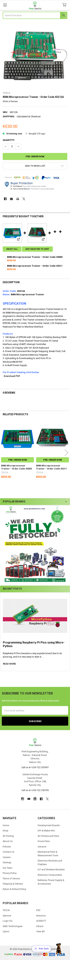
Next (66, 452)
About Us (8, 841)
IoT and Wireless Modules (51, 869)
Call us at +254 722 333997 (35, 767)
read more (9, 663)
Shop (5, 830)
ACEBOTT (41, 920)
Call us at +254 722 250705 (35, 790)
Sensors (42, 846)
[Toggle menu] (5, 5)
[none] (35, 55)
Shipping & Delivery (13, 883)
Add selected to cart (37, 249)
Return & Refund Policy (14, 889)
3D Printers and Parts (48, 836)
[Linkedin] (35, 798)
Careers (7, 857)
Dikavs (39, 926)
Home (6, 825)
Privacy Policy (10, 873)
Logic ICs (7, 920)
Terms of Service (11, 878)
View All (40, 931)
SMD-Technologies (12, 926)
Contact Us (8, 851)
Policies (7, 846)
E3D (38, 910)
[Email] (11, 198)
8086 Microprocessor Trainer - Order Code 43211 (34, 265)
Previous (3, 452)
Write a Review (10, 101)
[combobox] (35, 15)
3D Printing (8, 836)
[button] (35, 543)
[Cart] (65, 5)
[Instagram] (22, 798)
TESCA (6, 910)
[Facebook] (5, 198)
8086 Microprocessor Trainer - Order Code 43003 (34, 257)
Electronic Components (50, 875)
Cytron (6, 931)
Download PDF (12, 376)
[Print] (17, 198)
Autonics (41, 915)
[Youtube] (28, 798)
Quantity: (9, 140)
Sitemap (7, 862)
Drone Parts (44, 841)
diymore (7, 915)
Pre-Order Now (17, 459)
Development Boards (49, 825)
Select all (12, 249)
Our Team (7, 868)
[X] (23, 198)
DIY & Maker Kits (46, 830)
